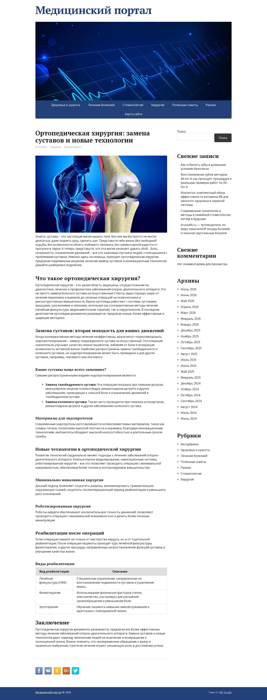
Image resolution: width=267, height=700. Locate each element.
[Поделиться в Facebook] (39, 670)
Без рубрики (189, 444)
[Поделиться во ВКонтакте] (48, 670)
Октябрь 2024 (190, 395)
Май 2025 (187, 372)
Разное (211, 105)
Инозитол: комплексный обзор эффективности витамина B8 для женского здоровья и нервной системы (204, 199)
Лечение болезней (101, 105)
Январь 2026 (190, 324)
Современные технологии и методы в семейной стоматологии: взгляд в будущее (206, 215)
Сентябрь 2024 (191, 401)
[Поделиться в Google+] (66, 670)
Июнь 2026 (189, 295)
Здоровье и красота (65, 105)
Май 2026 (187, 301)
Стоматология (133, 105)
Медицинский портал (93, 10)
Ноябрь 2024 (190, 389)
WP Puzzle (225, 692)
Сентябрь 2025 (191, 348)
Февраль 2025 (191, 378)
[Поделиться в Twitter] (75, 670)
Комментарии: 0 (73, 147)
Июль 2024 (188, 413)
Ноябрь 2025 (190, 336)
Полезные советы (185, 105)
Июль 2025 (188, 360)
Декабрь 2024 (190, 383)
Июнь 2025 (189, 366)
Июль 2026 (188, 289)
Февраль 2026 (191, 319)
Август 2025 (189, 354)
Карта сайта (133, 114)
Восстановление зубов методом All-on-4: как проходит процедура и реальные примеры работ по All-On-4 (206, 181)
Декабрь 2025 (190, 330)
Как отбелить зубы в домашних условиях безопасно (203, 167)
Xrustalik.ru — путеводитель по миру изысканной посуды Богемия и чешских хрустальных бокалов (205, 229)
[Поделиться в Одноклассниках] (57, 670)
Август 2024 (189, 407)
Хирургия (157, 105)
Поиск (181, 131)
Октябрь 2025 (190, 342)
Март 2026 (188, 313)
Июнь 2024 (189, 419)
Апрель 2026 (190, 307)
